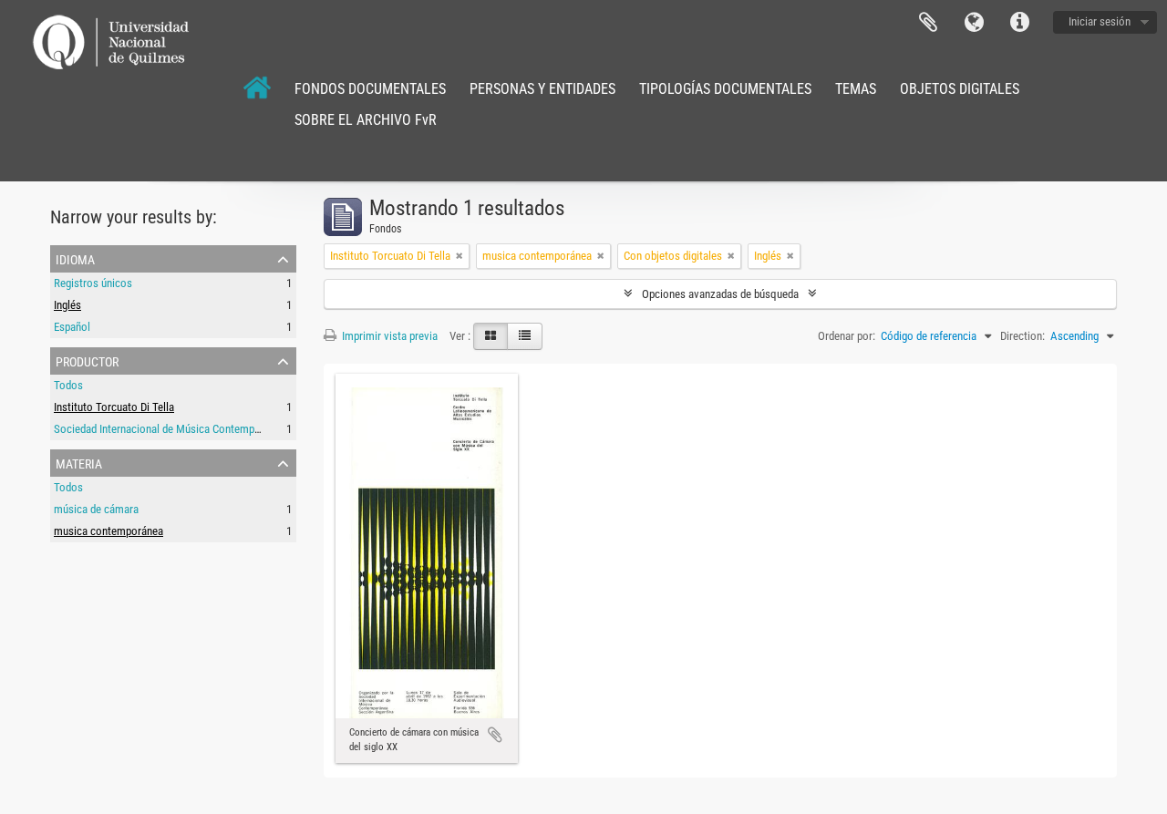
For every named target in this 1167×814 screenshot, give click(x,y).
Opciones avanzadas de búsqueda (720, 294)
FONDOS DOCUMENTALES (370, 89)
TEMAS (855, 89)
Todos (68, 385)
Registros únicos (93, 283)
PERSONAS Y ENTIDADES (542, 89)
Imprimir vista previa (388, 336)
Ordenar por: (846, 336)
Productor (87, 360)
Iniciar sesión (1100, 21)
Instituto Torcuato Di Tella (114, 407)
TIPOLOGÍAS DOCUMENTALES (725, 89)
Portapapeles (928, 23)
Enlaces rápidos (1019, 23)
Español (72, 327)
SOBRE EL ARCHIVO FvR (365, 120)
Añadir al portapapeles (495, 735)
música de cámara (96, 509)
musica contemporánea (108, 531)
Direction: (1022, 336)
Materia (79, 462)
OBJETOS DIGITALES (959, 89)
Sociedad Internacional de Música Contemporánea (170, 429)
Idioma (974, 23)
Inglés (67, 305)
